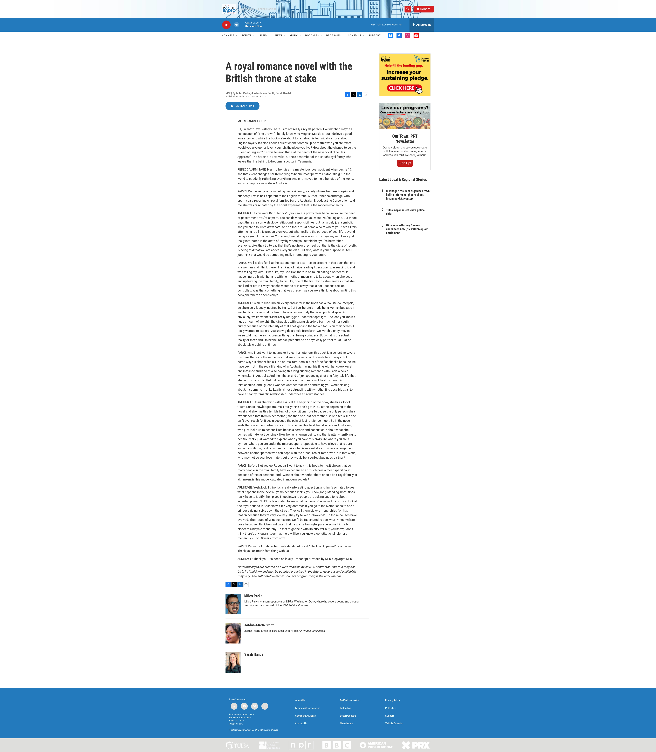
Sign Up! (405, 163)
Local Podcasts (348, 716)
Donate (425, 9)
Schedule (354, 35)
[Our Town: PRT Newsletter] (404, 116)
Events (246, 35)
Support (375, 35)
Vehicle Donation (394, 723)
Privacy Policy (392, 700)
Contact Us (301, 723)
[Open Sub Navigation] (236, 35)
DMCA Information (350, 700)
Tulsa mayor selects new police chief (405, 212)
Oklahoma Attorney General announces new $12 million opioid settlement (407, 229)
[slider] (242, 24)
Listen (263, 35)
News (278, 35)
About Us (300, 700)
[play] (226, 25)
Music (294, 35)
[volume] (237, 25)
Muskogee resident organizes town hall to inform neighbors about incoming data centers (408, 194)
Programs (333, 35)
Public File (390, 708)
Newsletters (346, 723)
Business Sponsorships (307, 708)
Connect (228, 35)
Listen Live (345, 708)
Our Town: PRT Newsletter (405, 139)
